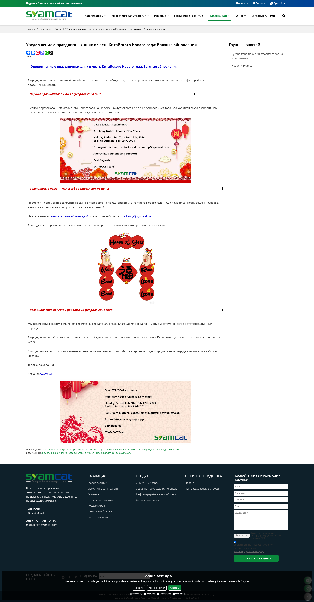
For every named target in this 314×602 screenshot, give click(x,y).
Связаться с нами (263, 15)
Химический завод (147, 500)
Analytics (151, 594)
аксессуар (243, 535)
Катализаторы (94, 15)
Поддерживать (218, 15)
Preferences (165, 594)
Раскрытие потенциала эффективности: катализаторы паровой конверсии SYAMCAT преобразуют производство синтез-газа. (114, 449)
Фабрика (243, 3)
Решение (160, 15)
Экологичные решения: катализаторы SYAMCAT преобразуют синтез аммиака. (86, 452)
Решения (93, 494)
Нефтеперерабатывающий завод (156, 494)
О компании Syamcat (100, 511)
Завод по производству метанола (156, 488)
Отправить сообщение (256, 558)
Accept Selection (157, 588)
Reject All (138, 588)
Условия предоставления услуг (249, 551)
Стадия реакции (97, 483)
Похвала (260, 3)
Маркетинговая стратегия (129, 15)
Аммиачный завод (147, 483)
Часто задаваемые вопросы (202, 488)
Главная (31, 29)
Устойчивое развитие (188, 15)
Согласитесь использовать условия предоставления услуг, (253, 548)
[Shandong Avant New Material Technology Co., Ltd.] (49, 15)
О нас (239, 15)
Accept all (175, 588)
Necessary (137, 594)
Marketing (180, 594)
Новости (190, 483)
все (40, 29)
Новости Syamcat (54, 29)
